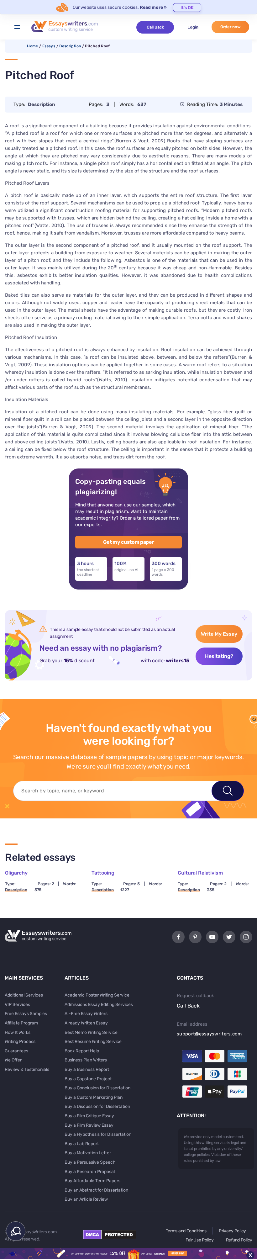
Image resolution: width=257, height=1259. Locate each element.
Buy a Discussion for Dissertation (97, 1106)
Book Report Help (82, 1051)
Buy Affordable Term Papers (92, 1180)
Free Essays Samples (26, 1013)
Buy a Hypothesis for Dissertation (98, 1134)
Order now (230, 26)
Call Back (155, 27)
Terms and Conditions (186, 1231)
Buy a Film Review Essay (89, 1125)
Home (32, 46)
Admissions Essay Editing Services (99, 1004)
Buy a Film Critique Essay (89, 1116)
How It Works (17, 1032)
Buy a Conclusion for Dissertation (97, 1088)
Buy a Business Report (87, 1069)
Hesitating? (219, 656)
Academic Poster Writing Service (97, 995)
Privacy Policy (232, 1231)
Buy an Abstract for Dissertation (96, 1190)
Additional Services (24, 995)
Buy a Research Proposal (90, 1171)
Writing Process (20, 1041)
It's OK (187, 7)
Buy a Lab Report (82, 1143)
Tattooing (103, 873)
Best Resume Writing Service (93, 1041)
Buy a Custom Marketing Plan (94, 1097)
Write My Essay (219, 634)
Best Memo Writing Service (91, 1032)
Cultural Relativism (200, 873)
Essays (48, 46)
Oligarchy (16, 873)
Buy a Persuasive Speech (90, 1162)
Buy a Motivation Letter (88, 1153)
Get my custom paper (128, 542)
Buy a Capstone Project (88, 1079)
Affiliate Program (21, 1023)
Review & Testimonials (27, 1069)
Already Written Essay (86, 1023)
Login (192, 27)
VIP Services (17, 1004)
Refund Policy (239, 1240)
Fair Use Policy (200, 1240)
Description (70, 46)
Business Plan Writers (86, 1060)
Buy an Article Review (86, 1199)
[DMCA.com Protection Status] (109, 1237)
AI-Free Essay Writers (86, 1013)
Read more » (153, 7)
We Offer (13, 1060)
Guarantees (16, 1051)
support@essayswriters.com (209, 1034)
